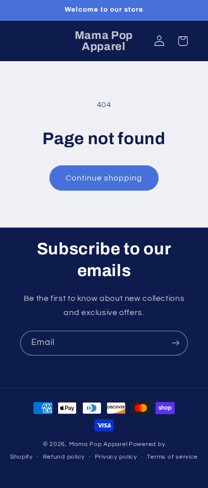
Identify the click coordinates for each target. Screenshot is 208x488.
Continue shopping (104, 178)
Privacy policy (116, 457)
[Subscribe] (175, 343)
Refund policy (64, 457)
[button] (182, 41)
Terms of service (172, 457)
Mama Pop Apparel (98, 444)
